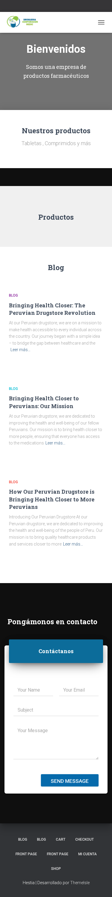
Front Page (26, 854)
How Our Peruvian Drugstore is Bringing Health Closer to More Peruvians (51, 499)
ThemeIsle (80, 882)
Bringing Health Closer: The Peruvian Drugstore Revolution (52, 309)
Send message (70, 781)
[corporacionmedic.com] (25, 22)
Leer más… (20, 349)
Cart (60, 839)
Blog (13, 295)
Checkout (84, 839)
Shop (56, 869)
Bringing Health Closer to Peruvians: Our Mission (44, 402)
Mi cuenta (87, 854)
